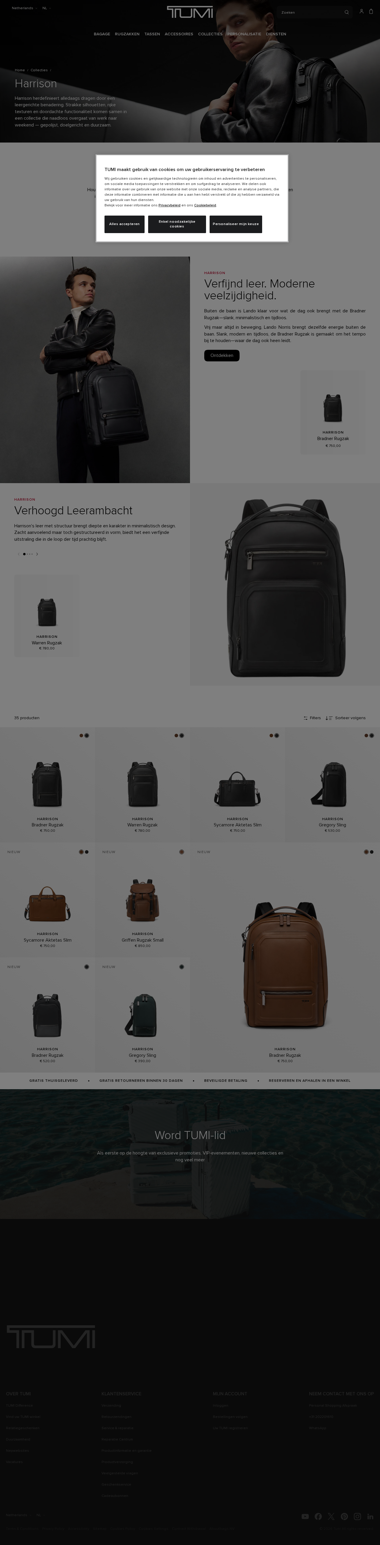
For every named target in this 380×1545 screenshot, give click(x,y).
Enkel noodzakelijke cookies (177, 224)
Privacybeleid (169, 205)
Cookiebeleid (205, 205)
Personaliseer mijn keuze (236, 224)
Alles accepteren (124, 224)
